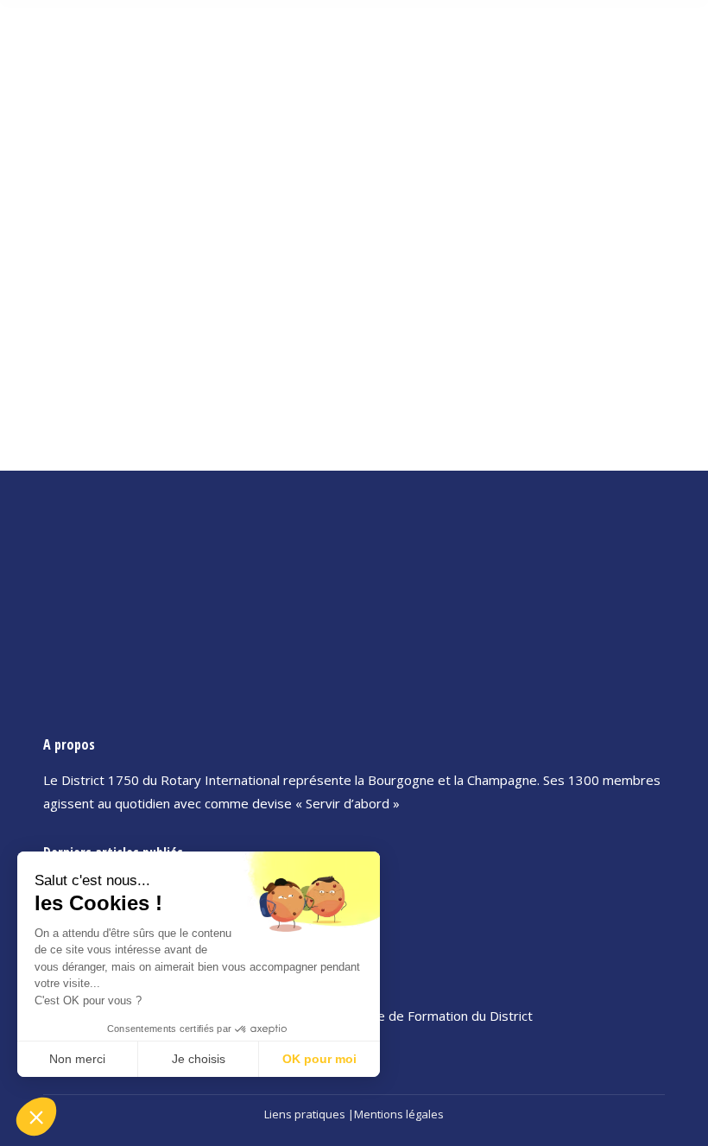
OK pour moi (319, 1059)
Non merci (77, 1059)
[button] (36, 1116)
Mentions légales (399, 1114)
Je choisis (198, 1059)
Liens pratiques (304, 1114)
